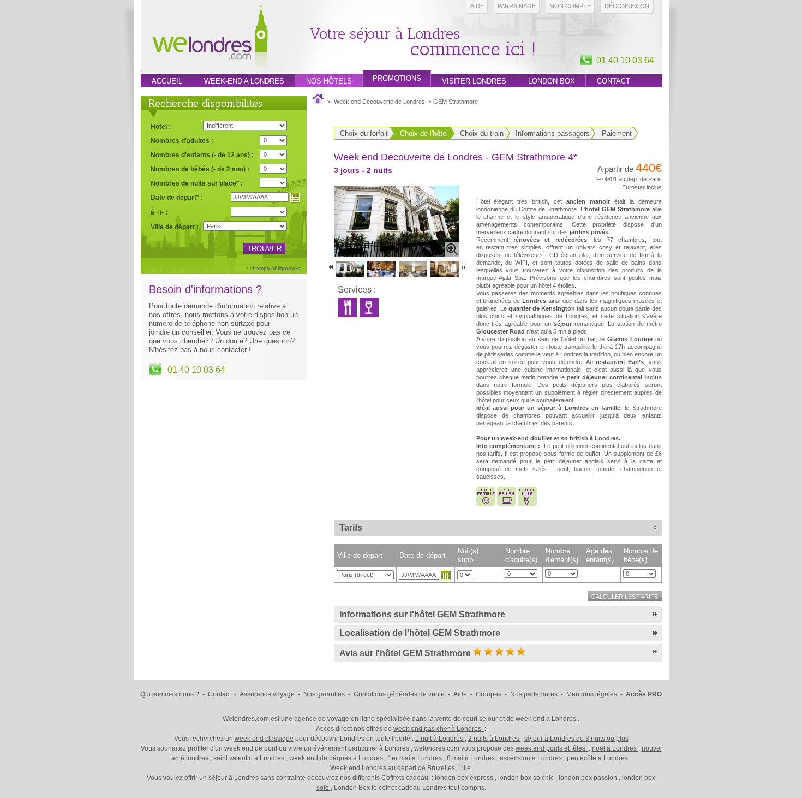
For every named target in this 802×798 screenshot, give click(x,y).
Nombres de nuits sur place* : (197, 183)
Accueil (167, 81)
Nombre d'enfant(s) (562, 555)
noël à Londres (615, 748)
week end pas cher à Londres (438, 729)
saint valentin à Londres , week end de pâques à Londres (299, 758)
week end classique (264, 738)
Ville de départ (359, 555)
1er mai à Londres (416, 758)
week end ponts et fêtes (552, 748)
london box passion (589, 778)
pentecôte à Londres (598, 758)
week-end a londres (244, 81)
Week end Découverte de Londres (379, 101)
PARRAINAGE (517, 6)
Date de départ (422, 555)
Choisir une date (446, 575)
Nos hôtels (329, 81)
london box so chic (526, 778)
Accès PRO (644, 694)
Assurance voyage (267, 694)
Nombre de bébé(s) (641, 555)
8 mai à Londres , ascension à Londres (505, 758)
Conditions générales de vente (399, 694)
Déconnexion (627, 6)
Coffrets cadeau (406, 778)
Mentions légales (591, 694)
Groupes (488, 694)
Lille (464, 768)
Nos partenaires (534, 694)
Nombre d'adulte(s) (521, 555)
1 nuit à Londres (440, 738)
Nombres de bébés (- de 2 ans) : (200, 168)
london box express (465, 778)
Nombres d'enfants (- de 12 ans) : (202, 154)
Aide (477, 6)
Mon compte (570, 6)
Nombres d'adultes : (182, 140)
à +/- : (159, 212)
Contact (613, 81)
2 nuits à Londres (494, 738)
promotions (397, 78)
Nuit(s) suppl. (468, 555)
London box (551, 81)
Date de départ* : (177, 197)
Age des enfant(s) (600, 555)
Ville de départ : (175, 227)
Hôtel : (161, 126)
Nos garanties (324, 694)
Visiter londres (474, 81)
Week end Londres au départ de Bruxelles (392, 768)
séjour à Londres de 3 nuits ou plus (576, 738)
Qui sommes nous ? (169, 694)
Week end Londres (210, 39)
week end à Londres (547, 719)
